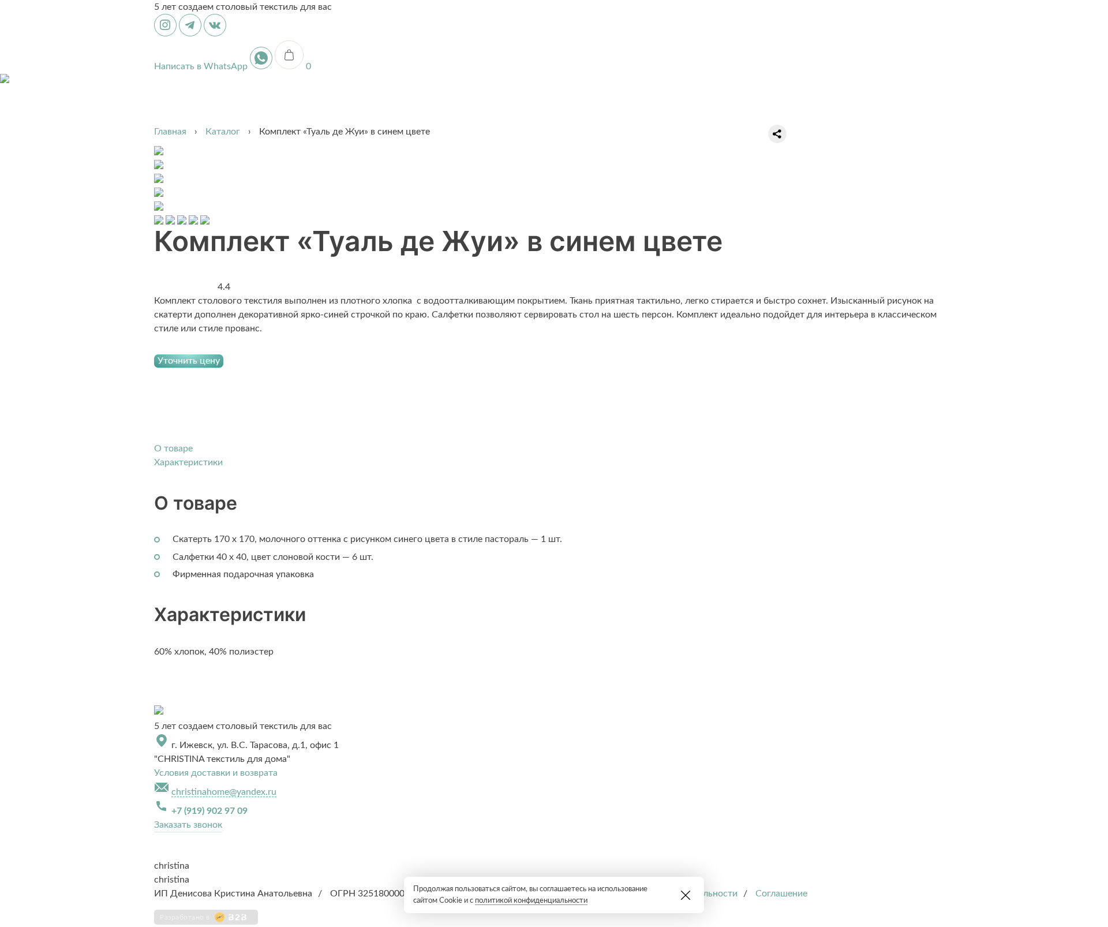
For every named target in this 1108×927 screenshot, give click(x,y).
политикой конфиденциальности (531, 900)
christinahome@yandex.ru (223, 792)
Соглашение (781, 893)
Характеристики (188, 462)
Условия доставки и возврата (216, 773)
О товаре (173, 448)
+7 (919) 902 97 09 (209, 811)
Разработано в (185, 917)
